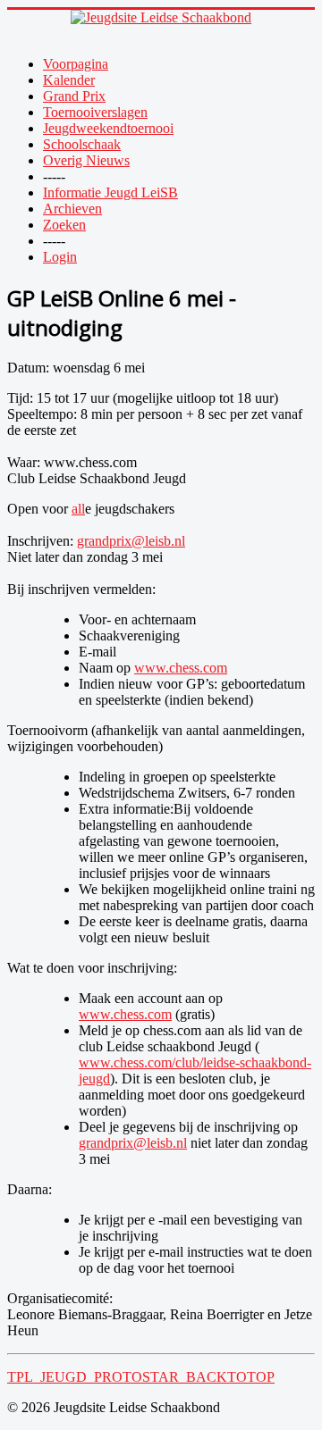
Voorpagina (75, 63)
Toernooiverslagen (95, 112)
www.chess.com (180, 667)
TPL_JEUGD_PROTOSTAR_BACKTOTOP (141, 1376)
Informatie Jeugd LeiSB (110, 192)
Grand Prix (74, 96)
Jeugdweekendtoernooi (108, 128)
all (78, 508)
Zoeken (64, 224)
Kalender (69, 80)
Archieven (72, 208)
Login (60, 256)
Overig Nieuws (86, 160)
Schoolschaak (82, 144)
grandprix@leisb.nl (131, 540)
